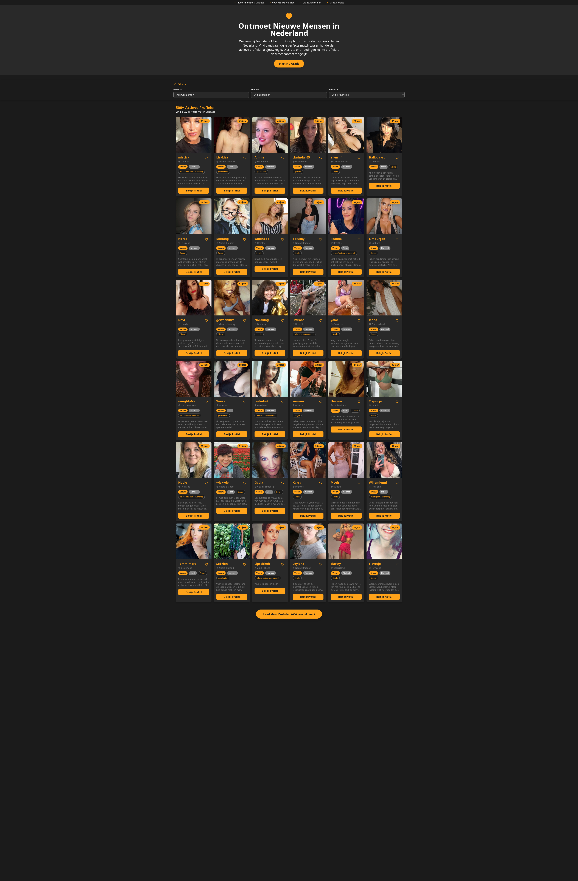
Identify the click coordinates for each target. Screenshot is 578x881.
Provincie (333, 89)
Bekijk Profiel (194, 190)
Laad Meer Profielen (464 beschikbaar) (289, 614)
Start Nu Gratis (289, 63)
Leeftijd (255, 89)
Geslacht (177, 89)
